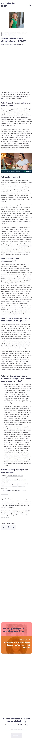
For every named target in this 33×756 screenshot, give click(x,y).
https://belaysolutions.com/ (15, 475)
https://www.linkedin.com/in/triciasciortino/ (14, 490)
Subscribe (16, 735)
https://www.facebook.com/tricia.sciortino (13, 480)
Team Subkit (12, 44)
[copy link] (13, 527)
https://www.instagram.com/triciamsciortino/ (14, 484)
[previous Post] (16, 645)
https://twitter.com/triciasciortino (15, 486)
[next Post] (16, 629)
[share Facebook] (8, 527)
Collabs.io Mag (8, 4)
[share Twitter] (3, 527)
